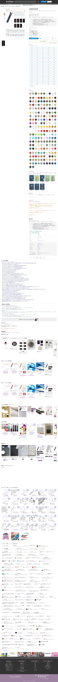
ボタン (35, 663)
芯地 (35, 665)
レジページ (22, 665)
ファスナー (12, 6)
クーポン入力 (22, 669)
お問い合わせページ (18, 676)
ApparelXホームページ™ (9, 669)
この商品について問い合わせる (53, 42)
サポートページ (32, 319)
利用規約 (36, 675)
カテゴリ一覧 (7, 6)
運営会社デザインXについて (9, 665)
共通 (38, 246)
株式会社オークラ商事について (9, 664)
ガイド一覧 (48, 662)
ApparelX (2, 6)
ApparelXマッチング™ (9, 670)
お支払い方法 (48, 663)
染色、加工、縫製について (48, 666)
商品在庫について (48, 665)
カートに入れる (42, 41)
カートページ (22, 664)
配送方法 (48, 664)
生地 (35, 662)
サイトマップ (48, 669)
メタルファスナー (40, 244)
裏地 (35, 664)
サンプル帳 (35, 670)
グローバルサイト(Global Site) (45, 678)
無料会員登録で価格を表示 (34, 38)
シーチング (35, 669)
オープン (38, 247)
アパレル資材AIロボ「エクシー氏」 (22, 670)
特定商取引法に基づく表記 (40, 675)
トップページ (22, 662)
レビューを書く (4, 327)
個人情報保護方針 (46, 675)
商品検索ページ (22, 663)
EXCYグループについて (9, 663)
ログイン (49, 1)
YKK (32, 27)
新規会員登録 (44, 1)
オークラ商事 (34, 28)
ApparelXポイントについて (9, 666)
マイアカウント (22, 666)
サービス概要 (9, 662)
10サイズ (38, 249)
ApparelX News (22, 671)
